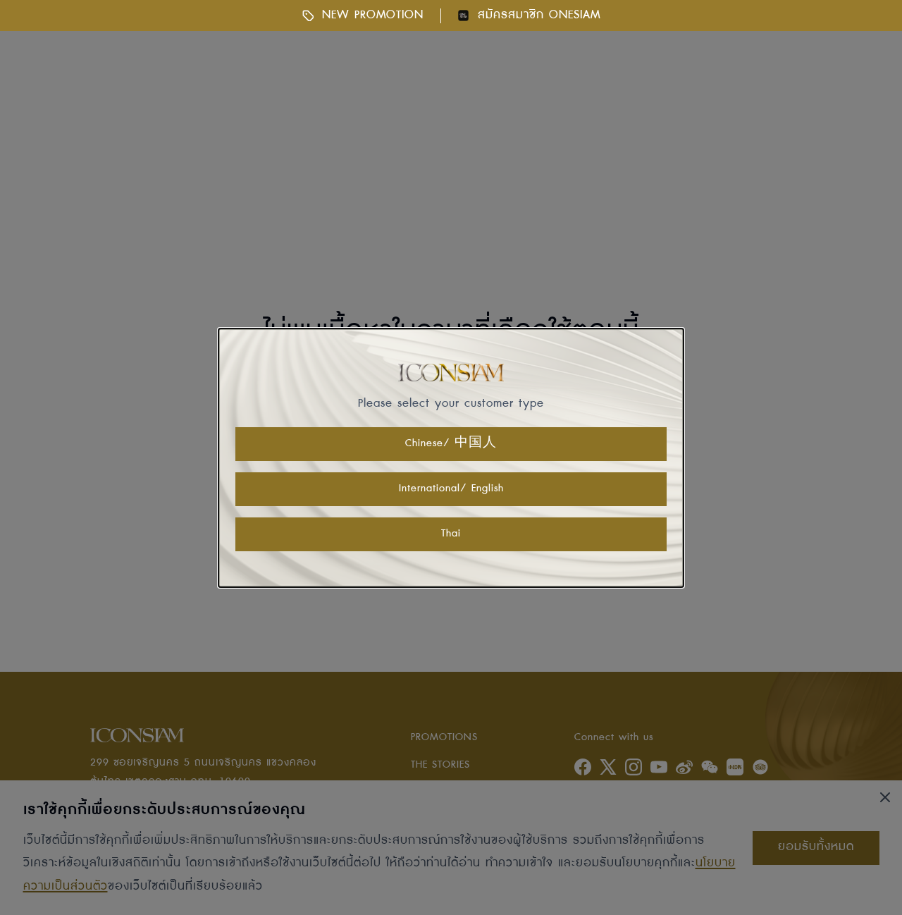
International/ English (451, 488)
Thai (451, 533)
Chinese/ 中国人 (451, 443)
